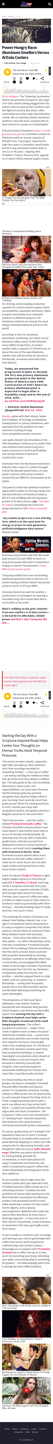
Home (4, 16)
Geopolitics (19, 1432)
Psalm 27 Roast (31, 875)
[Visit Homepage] (26, 4)
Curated (18, 16)
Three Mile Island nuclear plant (24, 567)
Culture (34, 1429)
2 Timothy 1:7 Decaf (25, 882)
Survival (35, 1432)
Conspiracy (24, 1429)
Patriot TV (29, 1440)
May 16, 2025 (33, 410)
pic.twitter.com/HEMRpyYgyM (25, 401)
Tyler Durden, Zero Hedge (15, 63)
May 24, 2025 (35, 63)
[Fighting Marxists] (26, 544)
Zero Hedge (9, 96)
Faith (27, 1432)
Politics (15, 1429)
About (7, 1429)
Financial (42, 1429)
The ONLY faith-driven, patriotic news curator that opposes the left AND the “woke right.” (25, 681)
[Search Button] (49, 4)
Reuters (6, 416)
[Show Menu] (3, 4)
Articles (11, 16)
